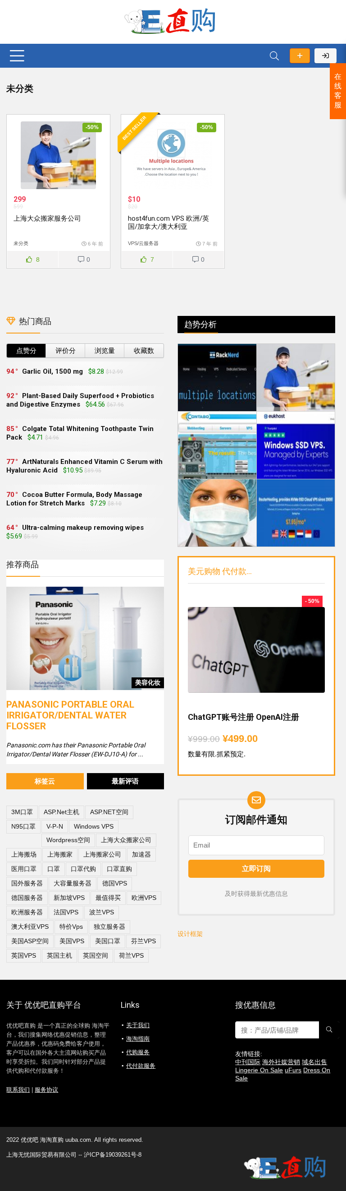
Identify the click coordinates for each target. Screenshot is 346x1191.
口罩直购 (119, 868)
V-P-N (54, 826)
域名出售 (314, 1062)
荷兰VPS (131, 955)
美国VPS (71, 941)
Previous (15, 632)
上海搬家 (60, 854)
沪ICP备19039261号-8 (112, 1154)
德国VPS (114, 883)
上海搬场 (23, 854)
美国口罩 (107, 941)
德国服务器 (27, 897)
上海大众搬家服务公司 (47, 218)
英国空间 (95, 955)
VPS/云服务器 (143, 243)
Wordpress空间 (68, 839)
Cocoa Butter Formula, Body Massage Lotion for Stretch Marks (74, 499)
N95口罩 (23, 826)
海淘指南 (138, 1038)
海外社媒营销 (281, 1062)
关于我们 (138, 1025)
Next (155, 632)
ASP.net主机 (61, 812)
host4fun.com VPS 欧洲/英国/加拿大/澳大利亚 (168, 222)
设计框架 (190, 933)
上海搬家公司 (102, 854)
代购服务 (138, 1052)
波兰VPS (101, 912)
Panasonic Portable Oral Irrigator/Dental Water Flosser (70, 715)
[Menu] (17, 56)
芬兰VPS (143, 941)
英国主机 (59, 955)
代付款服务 (140, 1065)
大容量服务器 (72, 883)
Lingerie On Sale (259, 1070)
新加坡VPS (69, 897)
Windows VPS (94, 826)
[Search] (274, 56)
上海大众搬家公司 (126, 839)
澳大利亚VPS (30, 926)
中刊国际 (247, 1062)
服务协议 (46, 1090)
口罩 (53, 868)
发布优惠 (300, 55)
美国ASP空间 (30, 941)
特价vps (71, 926)
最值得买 (108, 897)
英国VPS (23, 955)
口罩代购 (83, 868)
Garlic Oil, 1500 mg (52, 371)
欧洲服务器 (27, 912)
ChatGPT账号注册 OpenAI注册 (243, 717)
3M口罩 (22, 812)
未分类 (21, 243)
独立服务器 (109, 926)
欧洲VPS (144, 897)
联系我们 (18, 1090)
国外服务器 (27, 883)
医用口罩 (23, 868)
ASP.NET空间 (109, 812)
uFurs (293, 1070)
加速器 (141, 854)
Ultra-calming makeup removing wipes (83, 528)
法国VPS (66, 912)
